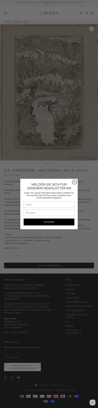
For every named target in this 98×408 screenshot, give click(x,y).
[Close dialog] (74, 182)
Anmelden (49, 222)
